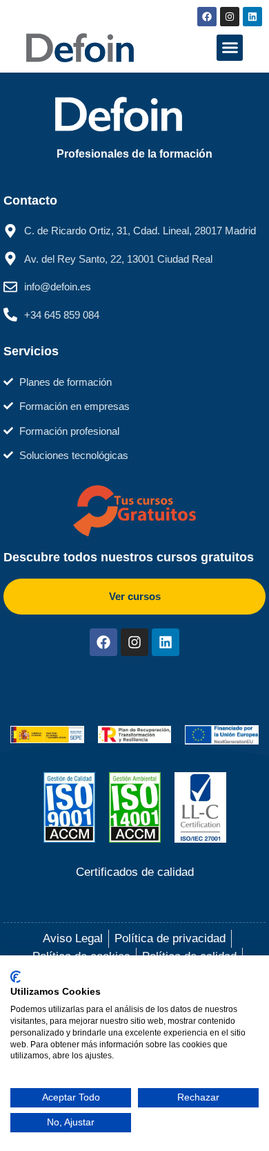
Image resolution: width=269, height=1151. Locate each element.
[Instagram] (229, 16)
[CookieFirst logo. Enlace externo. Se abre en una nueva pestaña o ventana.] (15, 977)
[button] (230, 48)
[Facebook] (207, 16)
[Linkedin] (252, 16)
